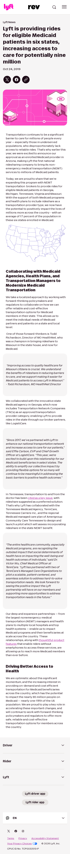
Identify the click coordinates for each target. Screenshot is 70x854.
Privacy (22, 838)
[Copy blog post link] (26, 79)
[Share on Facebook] (16, 79)
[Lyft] (8, 7)
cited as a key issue (40, 498)
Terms (10, 838)
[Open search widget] (54, 7)
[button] (64, 7)
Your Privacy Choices (19, 843)
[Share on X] (7, 79)
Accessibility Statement (45, 838)
